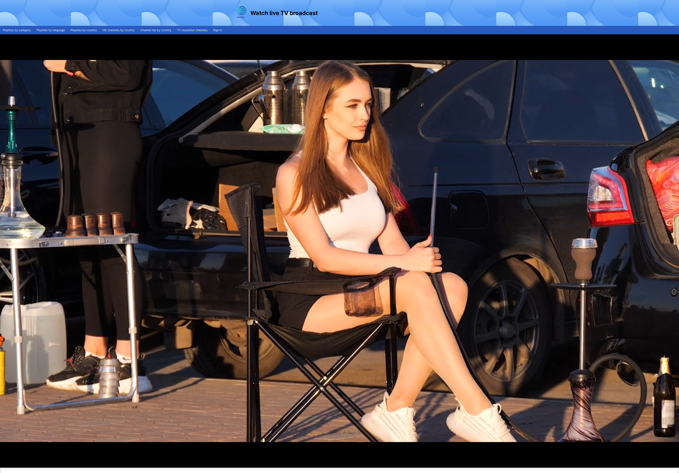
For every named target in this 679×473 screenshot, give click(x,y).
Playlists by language (51, 30)
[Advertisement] (382, 13)
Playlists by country (84, 30)
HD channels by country (119, 30)
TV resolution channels (192, 30)
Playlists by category (17, 30)
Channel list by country (155, 30)
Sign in (217, 30)
